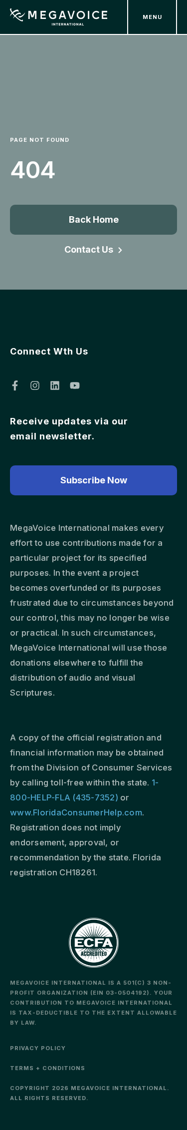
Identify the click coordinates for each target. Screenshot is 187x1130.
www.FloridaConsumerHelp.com (76, 812)
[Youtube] (75, 385)
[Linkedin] (55, 385)
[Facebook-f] (15, 385)
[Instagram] (35, 385)
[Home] (58, 17)
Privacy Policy (38, 1048)
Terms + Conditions (47, 1068)
